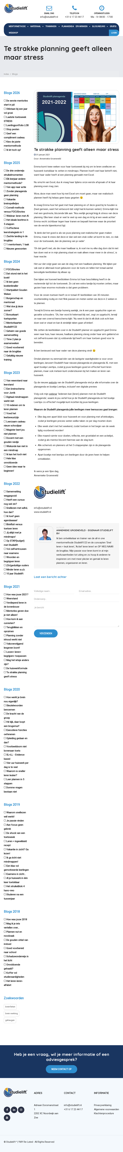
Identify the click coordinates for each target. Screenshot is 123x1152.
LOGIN (114, 33)
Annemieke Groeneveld (50, 158)
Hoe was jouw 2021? (17, 594)
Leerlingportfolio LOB (17, 125)
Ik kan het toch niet (16, 454)
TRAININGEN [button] (51, 26)
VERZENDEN (46, 633)
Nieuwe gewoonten (16, 248)
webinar (53, 393)
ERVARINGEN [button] (81, 26)
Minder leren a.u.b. (15, 569)
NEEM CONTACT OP (61, 1069)
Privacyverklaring (102, 1105)
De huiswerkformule (16, 668)
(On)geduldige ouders (17, 565)
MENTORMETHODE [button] (17, 26)
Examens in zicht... (16, 874)
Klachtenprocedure (104, 1113)
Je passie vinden (15, 820)
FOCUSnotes (13, 269)
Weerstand (12, 598)
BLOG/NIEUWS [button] (98, 26)
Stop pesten (12, 129)
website (53, 382)
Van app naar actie (16, 187)
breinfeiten (10, 1006)
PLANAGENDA (68, 26)
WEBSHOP (13, 33)
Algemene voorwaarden (106, 1109)
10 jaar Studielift (14, 573)
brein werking (11, 1013)
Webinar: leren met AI (17, 215)
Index (6, 74)
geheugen (10, 1020)
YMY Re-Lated (25, 1142)
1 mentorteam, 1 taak (17, 244)
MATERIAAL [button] (35, 26)
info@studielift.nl (43, 508)
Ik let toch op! (13, 149)
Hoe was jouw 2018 (16, 919)
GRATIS (113, 26)
